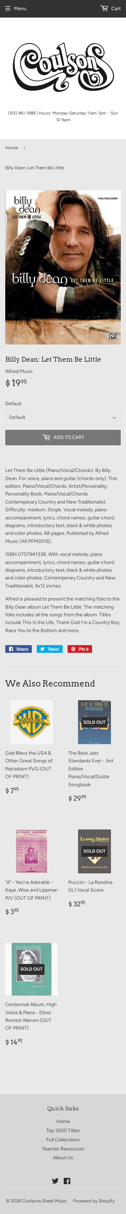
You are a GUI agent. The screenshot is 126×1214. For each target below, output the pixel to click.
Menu (20, 9)
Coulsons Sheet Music (44, 1200)
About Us (63, 1158)
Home (11, 147)
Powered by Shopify (94, 1200)
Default (13, 404)
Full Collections (63, 1140)
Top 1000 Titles (63, 1131)
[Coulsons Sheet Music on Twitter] (55, 1182)
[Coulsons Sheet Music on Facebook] (67, 1182)
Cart (115, 9)
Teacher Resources (63, 1149)
